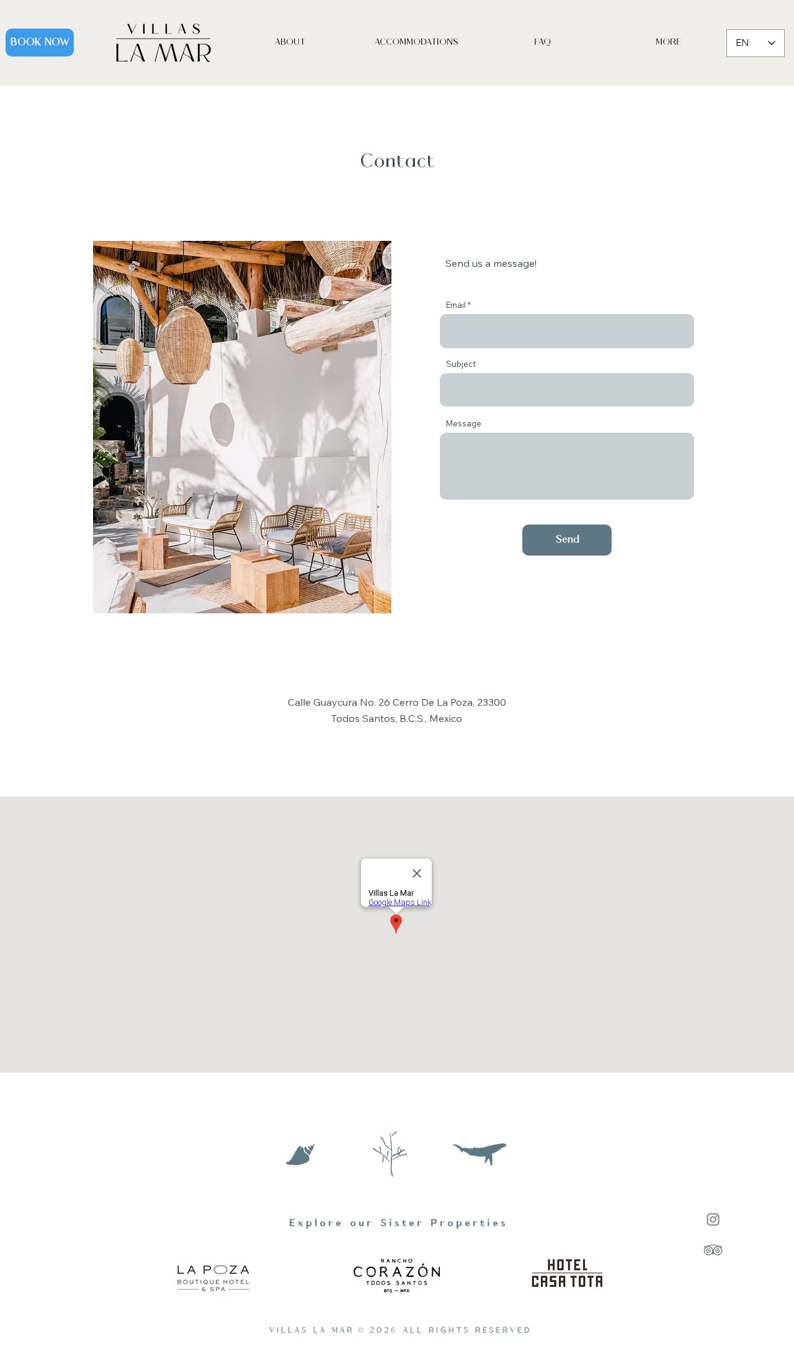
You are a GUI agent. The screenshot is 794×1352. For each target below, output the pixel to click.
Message (463, 424)
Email (456, 305)
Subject (461, 364)
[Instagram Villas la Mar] (713, 1219)
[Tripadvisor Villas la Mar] (713, 1250)
